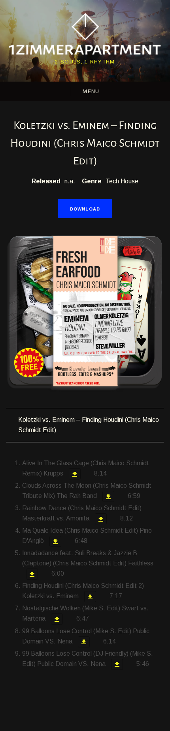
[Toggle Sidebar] (84, 91)
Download (85, 209)
